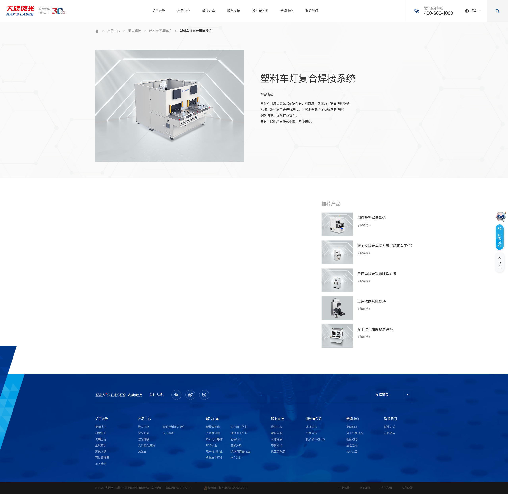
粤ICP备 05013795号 (178, 487)
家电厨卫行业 (239, 426)
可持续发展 (102, 457)
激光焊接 (134, 31)
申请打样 (276, 445)
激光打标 (143, 426)
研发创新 (100, 433)
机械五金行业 (214, 457)
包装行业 (236, 439)
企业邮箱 (344, 487)
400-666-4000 (438, 13)
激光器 (142, 451)
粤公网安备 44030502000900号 (227, 487)
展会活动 (352, 445)
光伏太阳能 (213, 433)
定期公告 (311, 426)
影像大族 (100, 451)
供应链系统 (278, 451)
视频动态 (352, 439)
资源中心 (276, 426)
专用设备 (168, 433)
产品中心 (113, 31)
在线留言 (389, 433)
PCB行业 (211, 445)
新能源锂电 (213, 426)
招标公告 (352, 451)
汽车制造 (236, 457)
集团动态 (352, 426)
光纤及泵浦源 (146, 445)
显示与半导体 (214, 439)
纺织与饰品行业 (240, 451)
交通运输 (236, 445)
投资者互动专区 (315, 439)
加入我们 (100, 463)
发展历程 (100, 439)
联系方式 (389, 426)
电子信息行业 (214, 451)
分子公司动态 (354, 433)
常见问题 (276, 433)
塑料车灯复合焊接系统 (196, 31)
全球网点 (276, 439)
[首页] (20, 10)
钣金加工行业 (239, 433)
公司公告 (311, 433)
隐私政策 (407, 487)
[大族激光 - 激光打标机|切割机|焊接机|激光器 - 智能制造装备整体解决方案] (118, 395)
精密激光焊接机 (160, 31)
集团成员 (100, 426)
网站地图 (365, 487)
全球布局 (100, 445)
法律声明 (386, 487)
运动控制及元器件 (174, 426)
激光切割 (143, 433)
